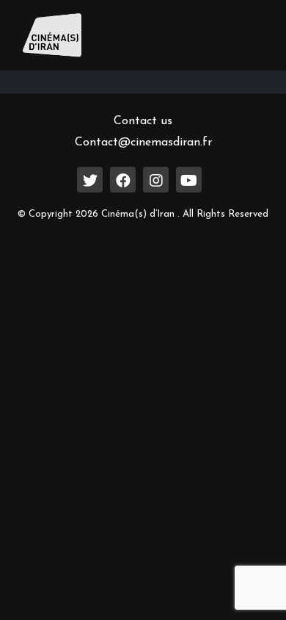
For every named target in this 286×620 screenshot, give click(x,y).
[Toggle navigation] (242, 35)
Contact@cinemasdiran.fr (143, 142)
